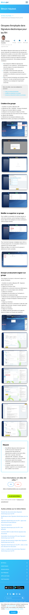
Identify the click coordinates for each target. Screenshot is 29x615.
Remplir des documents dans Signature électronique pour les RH (11, 513)
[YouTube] (13, 594)
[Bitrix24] (5, 2)
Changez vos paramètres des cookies (14, 609)
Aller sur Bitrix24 (14, 496)
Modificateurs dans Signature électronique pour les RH (14, 517)
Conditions (5, 601)
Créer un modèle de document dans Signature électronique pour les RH (13, 550)
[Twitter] (10, 594)
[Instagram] (16, 594)
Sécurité (21, 601)
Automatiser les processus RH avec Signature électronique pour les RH (13, 537)
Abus (25, 601)
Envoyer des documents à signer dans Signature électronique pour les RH (14, 541)
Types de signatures (6, 525)
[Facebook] (7, 594)
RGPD (17, 601)
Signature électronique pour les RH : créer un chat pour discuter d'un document (14, 545)
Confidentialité (12, 601)
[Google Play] (19, 587)
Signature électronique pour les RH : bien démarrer (12, 528)
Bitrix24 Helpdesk (6, 15)
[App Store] (9, 587)
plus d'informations (11, 605)
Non (18, 484)
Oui (11, 484)
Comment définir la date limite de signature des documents (13, 532)
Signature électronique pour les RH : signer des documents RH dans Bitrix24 (13, 521)
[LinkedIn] (19, 594)
